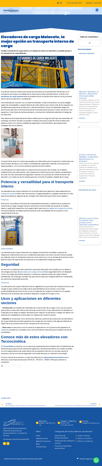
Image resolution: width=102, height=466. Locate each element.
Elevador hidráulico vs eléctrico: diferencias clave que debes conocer (89, 94)
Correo (85, 421)
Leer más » (82, 118)
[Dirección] (37, 423)
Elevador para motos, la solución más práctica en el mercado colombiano (89, 221)
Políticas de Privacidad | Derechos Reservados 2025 (23, 459)
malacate (5, 330)
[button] (97, 10)
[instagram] (61, 2)
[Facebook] (58, 2)
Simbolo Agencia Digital (88, 459)
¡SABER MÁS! (6, 398)
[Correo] (80, 422)
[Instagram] (7, 443)
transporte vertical (8, 193)
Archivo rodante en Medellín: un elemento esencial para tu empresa (88, 157)
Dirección (43, 421)
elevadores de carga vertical (31, 272)
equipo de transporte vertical (60, 208)
